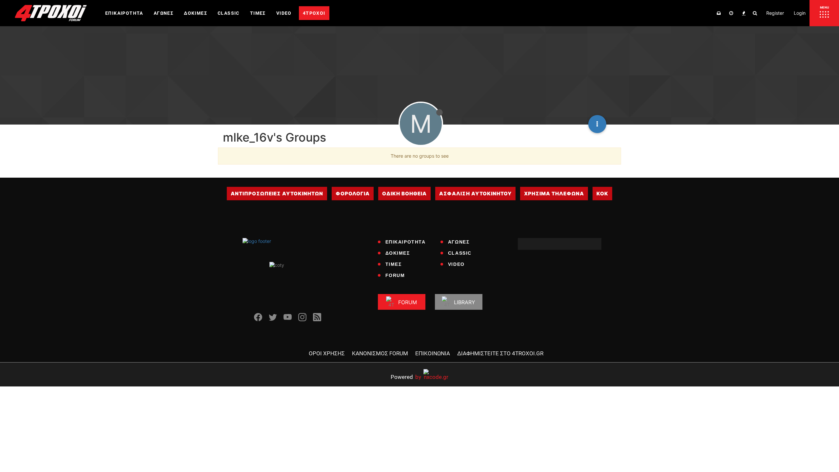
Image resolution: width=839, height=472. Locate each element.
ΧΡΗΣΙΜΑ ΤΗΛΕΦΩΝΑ (554, 193)
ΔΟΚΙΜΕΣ (397, 253)
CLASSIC (460, 253)
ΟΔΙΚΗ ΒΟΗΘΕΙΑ (404, 193)
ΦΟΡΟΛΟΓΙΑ (353, 193)
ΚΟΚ (602, 193)
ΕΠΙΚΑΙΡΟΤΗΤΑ (405, 242)
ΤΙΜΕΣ (393, 264)
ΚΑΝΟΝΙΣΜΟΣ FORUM (380, 353)
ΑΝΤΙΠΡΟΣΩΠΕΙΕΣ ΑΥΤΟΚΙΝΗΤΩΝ (277, 193)
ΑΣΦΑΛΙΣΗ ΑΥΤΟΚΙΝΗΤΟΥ (475, 193)
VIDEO (456, 264)
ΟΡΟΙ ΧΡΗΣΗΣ (327, 353)
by (406, 377)
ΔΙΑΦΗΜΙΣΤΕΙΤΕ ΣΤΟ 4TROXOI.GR (500, 353)
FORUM (395, 275)
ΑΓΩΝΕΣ (459, 242)
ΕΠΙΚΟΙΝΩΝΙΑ (432, 353)
